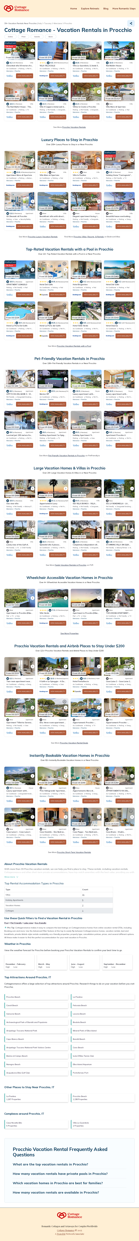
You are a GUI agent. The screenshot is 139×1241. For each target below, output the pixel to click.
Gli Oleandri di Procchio (16, 216)
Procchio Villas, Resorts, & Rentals (89, 236)
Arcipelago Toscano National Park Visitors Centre (28, 1047)
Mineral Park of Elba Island (85, 1030)
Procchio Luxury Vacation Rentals (43, 236)
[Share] (131, 23)
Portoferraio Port (80, 1073)
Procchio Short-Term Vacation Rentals (74, 852)
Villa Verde (44, 613)
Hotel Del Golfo (46, 284)
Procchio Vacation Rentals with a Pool (74, 346)
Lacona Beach (79, 1014)
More (51, 37)
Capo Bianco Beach (15, 1039)
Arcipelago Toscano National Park (21, 1030)
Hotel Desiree (112, 326)
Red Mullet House (113, 66)
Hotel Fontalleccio (81, 681)
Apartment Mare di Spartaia (19, 175)
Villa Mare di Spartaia (116, 107)
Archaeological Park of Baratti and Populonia (26, 1022)
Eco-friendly (40, 923)
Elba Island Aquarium (82, 1064)
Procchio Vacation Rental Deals (74, 743)
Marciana (9, 71)
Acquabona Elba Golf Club (18, 1073)
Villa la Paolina (79, 175)
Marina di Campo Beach (17, 1056)
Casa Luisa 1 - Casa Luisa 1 (18, 832)
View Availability (24, 76)
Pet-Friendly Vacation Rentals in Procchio (66, 455)
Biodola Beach (79, 1022)
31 (83, 895)
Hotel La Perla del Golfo (50, 326)
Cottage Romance (65, 1230)
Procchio (17, 71)
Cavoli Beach (12, 1005)
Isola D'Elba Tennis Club (83, 1056)
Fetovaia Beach (80, 1005)
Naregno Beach (13, 1064)
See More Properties (70, 633)
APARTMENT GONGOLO (16, 284)
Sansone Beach (13, 1014)
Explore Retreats (90, 9)
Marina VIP (44, 394)
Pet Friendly (16, 923)
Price (24, 37)
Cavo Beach (78, 1047)
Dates (10, 37)
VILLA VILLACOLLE (47, 66)
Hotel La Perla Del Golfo (16, 326)
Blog (105, 9)
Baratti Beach (79, 1039)
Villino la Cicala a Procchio (84, 107)
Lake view (28, 923)
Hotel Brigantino (80, 284)
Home (73, 9)
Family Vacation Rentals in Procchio (70, 565)
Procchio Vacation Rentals (74, 127)
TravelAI (61, 1233)
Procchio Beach (13, 997)
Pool (6, 923)
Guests (37, 37)
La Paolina (77, 997)
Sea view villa (12, 503)
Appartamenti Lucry (48, 503)
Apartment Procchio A (116, 435)
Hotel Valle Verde (80, 326)
